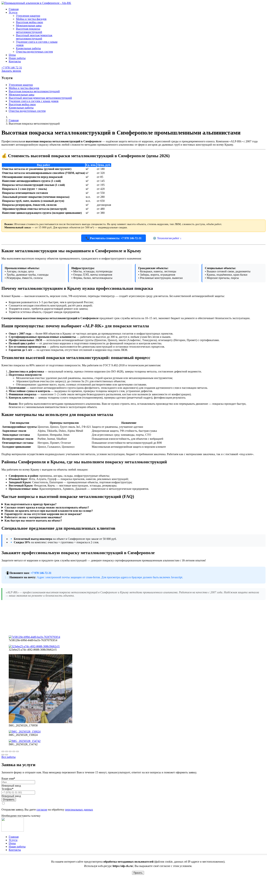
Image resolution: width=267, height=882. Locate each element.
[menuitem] (14, 9)
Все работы (8, 757)
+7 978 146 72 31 (11, 67)
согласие (42, 809)
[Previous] (2, 754)
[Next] (6, 754)
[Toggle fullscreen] (10, 751)
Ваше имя (8, 778)
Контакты (15, 849)
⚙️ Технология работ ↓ (167, 238)
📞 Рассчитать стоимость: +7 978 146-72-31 (113, 238)
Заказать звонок (11, 70)
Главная (14, 836)
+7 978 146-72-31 (41, 572)
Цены (12, 843)
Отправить (9, 799)
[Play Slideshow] (17, 751)
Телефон (7, 788)
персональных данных (79, 809)
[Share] (6, 751)
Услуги (13, 840)
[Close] (2, 751)
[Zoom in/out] (13, 751)
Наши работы (17, 846)
